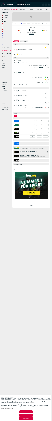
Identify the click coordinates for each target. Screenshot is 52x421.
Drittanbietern (32, 402)
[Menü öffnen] (49, 5)
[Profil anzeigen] (19, 30)
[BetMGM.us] (16, 129)
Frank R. (42, 82)
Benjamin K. (20, 75)
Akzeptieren (26, 411)
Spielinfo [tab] (16, 41)
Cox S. (23, 72)
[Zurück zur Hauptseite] (8, 5)
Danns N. (27, 52)
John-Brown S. (34, 77)
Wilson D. (21, 84)
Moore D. (25, 84)
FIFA (18, 34)
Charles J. (38, 82)
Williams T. (36, 67)
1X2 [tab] (15, 115)
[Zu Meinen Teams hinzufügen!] (16, 30)
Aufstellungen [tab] (23, 41)
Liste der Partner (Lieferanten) (7, 408)
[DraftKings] (16, 133)
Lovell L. (20, 72)
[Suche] (43, 5)
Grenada (43, 33)
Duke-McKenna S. (21, 70)
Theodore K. (41, 67)
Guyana (18, 33)
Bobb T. (19, 62)
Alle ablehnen (26, 415)
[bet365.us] (16, 125)
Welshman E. (24, 62)
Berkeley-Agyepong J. (33, 65)
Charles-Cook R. (41, 77)
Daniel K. (27, 70)
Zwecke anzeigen (26, 418)
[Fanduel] (16, 121)
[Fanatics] (16, 136)
